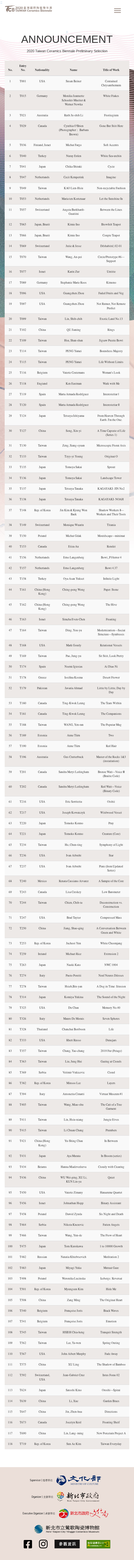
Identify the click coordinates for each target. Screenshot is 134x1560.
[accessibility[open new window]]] (98, 1544)
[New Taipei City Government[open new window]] (78, 1497)
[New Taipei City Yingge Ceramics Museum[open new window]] (67, 1529)
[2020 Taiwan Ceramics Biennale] (28, 8)
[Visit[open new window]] (67, 1544)
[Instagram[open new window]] (43, 1544)
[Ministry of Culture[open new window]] (78, 1480)
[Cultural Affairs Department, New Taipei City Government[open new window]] (84, 1513)
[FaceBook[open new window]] (28, 1544)
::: (1, 2)
